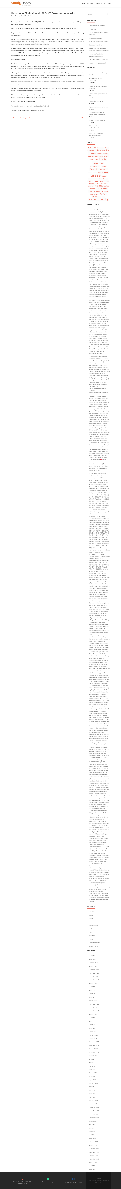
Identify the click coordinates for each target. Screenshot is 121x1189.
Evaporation (104, 166)
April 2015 (92, 1093)
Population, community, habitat (98, 107)
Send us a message (47, 1182)
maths (90, 181)
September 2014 (94, 1117)
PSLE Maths (92, 188)
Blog (109, 3)
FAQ (104, 3)
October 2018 (93, 1007)
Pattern (106, 183)
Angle (89, 148)
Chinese (91, 911)
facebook (103, 169)
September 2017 (94, 1052)
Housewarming (93, 925)
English (96, 159)
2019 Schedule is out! (95, 38)
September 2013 (94, 1159)
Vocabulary (94, 199)
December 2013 (94, 1148)
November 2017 (94, 1045)
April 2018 (92, 1028)
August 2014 (93, 1121)
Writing (104, 199)
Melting (101, 183)
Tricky (99, 196)
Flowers (90, 172)
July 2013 (92, 1166)
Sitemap (98, 1178)
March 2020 (92, 959)
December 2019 (94, 969)
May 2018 (92, 1024)
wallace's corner (94, 946)
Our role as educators (95, 45)
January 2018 (93, 1038)
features (91, 922)
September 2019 (94, 980)
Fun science (103, 172)
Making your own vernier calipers (99, 73)
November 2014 (94, 1111)
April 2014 (92, 1135)
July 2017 (92, 1059)
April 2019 (92, 997)
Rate (90, 191)
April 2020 (92, 956)
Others (28, 110)
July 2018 (92, 1018)
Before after (100, 148)
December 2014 (94, 1107)
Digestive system (99, 156)
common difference (102, 153)
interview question (101, 178)
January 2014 (93, 1145)
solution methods (94, 194)
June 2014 (92, 1128)
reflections (98, 191)
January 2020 (93, 966)
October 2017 (93, 1049)
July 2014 (92, 1124)
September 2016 (94, 1076)
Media (97, 183)
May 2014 (92, 1131)
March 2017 (92, 1069)
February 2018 (93, 1035)
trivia (103, 196)
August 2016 (93, 1080)
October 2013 (93, 1155)
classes (92, 153)
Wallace (30, 16)
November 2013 (94, 1152)
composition (91, 156)
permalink (43, 110)
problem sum (91, 186)
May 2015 (92, 1090)
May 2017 (92, 1066)
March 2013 (92, 1169)
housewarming (92, 178)
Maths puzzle (99, 181)
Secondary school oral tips (97, 25)
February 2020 (93, 962)
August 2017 (93, 1055)
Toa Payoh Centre (94, 942)
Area (94, 148)
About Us (90, 3)
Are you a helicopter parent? (20, 118)
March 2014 (92, 1138)
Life (107, 178)
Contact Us (98, 3)
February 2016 (93, 1083)
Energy (91, 159)
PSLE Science (101, 188)
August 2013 (93, 1162)
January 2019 (93, 1000)
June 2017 (92, 1062)
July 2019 (92, 987)
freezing (95, 172)
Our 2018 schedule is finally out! (98, 59)
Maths (91, 929)
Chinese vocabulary (102, 150)
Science (106, 191)
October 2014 (93, 1114)
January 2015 (93, 1104)
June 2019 (92, 990)
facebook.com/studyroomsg (73, 1182)
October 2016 (93, 1073)
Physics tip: (92, 29)
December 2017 (94, 1042)
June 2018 (92, 1021)
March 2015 (92, 1097)
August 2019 (93, 983)
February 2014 (93, 1142)
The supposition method (96, 101)
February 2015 (93, 1100)
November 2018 (94, 1004)
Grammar (96, 175)
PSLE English (104, 186)
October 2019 (93, 976)
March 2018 (92, 1031)
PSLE (96, 186)
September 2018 (94, 1011)
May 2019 (92, 993)
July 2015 (92, 1086)
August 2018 (93, 1014)
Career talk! (79, 118)
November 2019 (94, 973)
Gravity (104, 176)
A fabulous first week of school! (98, 41)
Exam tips (94, 169)
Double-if (106, 156)
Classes (83, 3)
